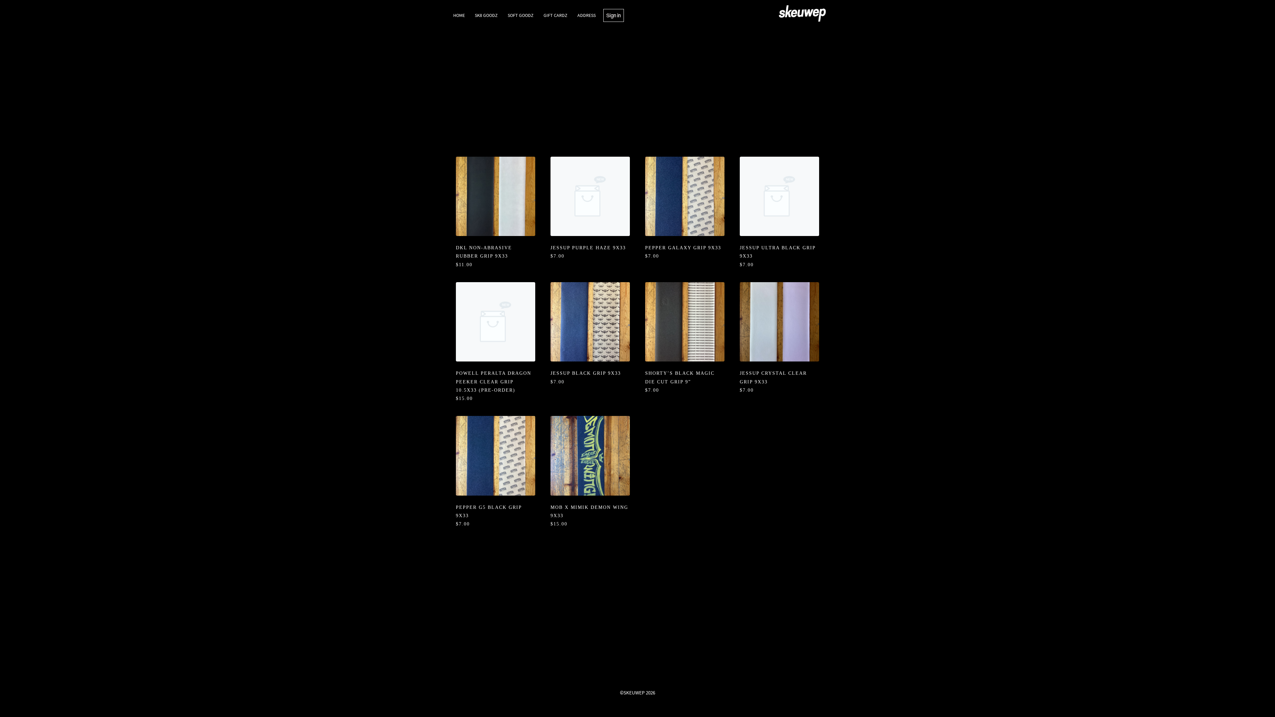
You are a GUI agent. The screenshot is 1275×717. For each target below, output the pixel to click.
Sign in (613, 15)
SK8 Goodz (486, 15)
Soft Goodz (521, 15)
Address (586, 15)
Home (459, 15)
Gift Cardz (555, 15)
